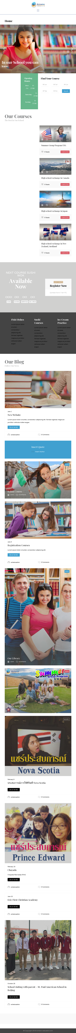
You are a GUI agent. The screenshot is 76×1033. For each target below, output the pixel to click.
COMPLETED (65, 152)
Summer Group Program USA (53, 145)
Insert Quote (38, 446)
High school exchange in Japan (54, 211)
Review (66, 719)
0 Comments (45, 434)
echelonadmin (15, 435)
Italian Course (15, 491)
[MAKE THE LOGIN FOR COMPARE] (69, 128)
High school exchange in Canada (55, 178)
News (67, 374)
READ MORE (13, 427)
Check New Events (17, 705)
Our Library (14, 658)
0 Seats (47, 152)
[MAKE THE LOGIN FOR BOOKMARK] (64, 128)
